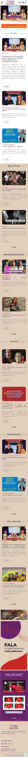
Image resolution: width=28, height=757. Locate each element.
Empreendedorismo (6, 275)
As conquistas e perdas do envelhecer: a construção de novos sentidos (14, 406)
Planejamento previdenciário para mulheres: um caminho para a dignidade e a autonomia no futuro (12, 58)
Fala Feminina (11, 107)
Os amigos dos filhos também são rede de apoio (14, 189)
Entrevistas (5, 107)
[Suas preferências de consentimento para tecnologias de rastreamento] (25, 754)
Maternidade (18, 107)
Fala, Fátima (5, 187)
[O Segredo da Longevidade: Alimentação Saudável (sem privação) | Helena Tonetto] (19, 699)
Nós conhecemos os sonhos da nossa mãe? (14, 368)
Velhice (10, 365)
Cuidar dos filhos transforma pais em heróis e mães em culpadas (14, 586)
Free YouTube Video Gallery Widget (15, 712)
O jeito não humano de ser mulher (14, 228)
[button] (2, 2)
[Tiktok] (11, 743)
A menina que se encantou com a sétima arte (14, 316)
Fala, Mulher (5, 53)
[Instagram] (8, 743)
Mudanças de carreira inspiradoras (14, 278)
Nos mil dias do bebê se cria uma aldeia (14, 110)
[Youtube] (5, 743)
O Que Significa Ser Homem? (12, 146)
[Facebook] (2, 743)
